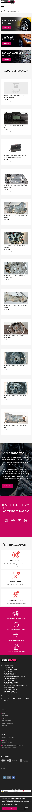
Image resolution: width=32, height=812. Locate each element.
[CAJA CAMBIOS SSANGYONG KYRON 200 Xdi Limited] (16, 298)
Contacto (4, 725)
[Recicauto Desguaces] (8, 2)
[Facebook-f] (13, 777)
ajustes (15, 804)
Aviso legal (5, 740)
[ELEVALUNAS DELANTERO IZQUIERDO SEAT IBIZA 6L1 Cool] (16, 178)
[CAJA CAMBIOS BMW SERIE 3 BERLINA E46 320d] (16, 388)
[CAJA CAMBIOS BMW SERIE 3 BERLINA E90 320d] (16, 358)
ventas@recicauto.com (10, 696)
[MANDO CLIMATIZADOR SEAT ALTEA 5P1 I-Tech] (16, 118)
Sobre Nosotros (6, 720)
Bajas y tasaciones (7, 723)
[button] (2, 524)
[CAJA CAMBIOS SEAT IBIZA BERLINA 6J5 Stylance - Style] (16, 268)
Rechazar (13, 808)
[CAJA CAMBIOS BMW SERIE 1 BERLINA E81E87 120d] (16, 328)
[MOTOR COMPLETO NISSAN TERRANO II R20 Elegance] (16, 238)
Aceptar (5, 808)
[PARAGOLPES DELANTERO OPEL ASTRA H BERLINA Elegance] (16, 88)
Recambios (5, 715)
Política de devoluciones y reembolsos (12, 745)
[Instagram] (4, 777)
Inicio (3, 713)
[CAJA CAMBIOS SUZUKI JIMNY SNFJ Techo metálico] (16, 208)
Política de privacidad (8, 738)
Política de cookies (7, 742)
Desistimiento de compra (9, 747)
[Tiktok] (9, 777)
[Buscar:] (14, 11)
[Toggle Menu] (2, 7)
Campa (4, 718)
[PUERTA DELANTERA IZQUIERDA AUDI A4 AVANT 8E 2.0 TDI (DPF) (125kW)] (16, 148)
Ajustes (21, 808)
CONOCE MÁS (7, 486)
